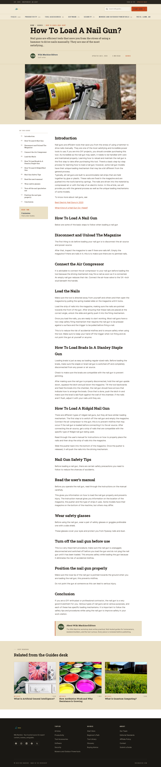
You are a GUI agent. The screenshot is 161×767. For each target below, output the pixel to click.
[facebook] (16, 743)
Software (58, 743)
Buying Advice (92, 747)
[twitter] (37, 743)
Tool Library (91, 739)
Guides (40, 25)
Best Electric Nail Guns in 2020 (69, 202)
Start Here (138, 9)
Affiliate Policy (125, 739)
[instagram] (21, 743)
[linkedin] (26, 743)
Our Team (123, 731)
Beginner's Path (93, 735)
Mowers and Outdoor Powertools (67, 751)
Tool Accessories (61, 739)
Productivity (59, 735)
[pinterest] (32, 743)
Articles (58, 731)
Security (58, 747)
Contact (123, 743)
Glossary (90, 743)
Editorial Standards (127, 735)
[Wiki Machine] (18, 9)
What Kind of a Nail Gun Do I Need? (71, 208)
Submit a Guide (126, 747)
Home (32, 25)
